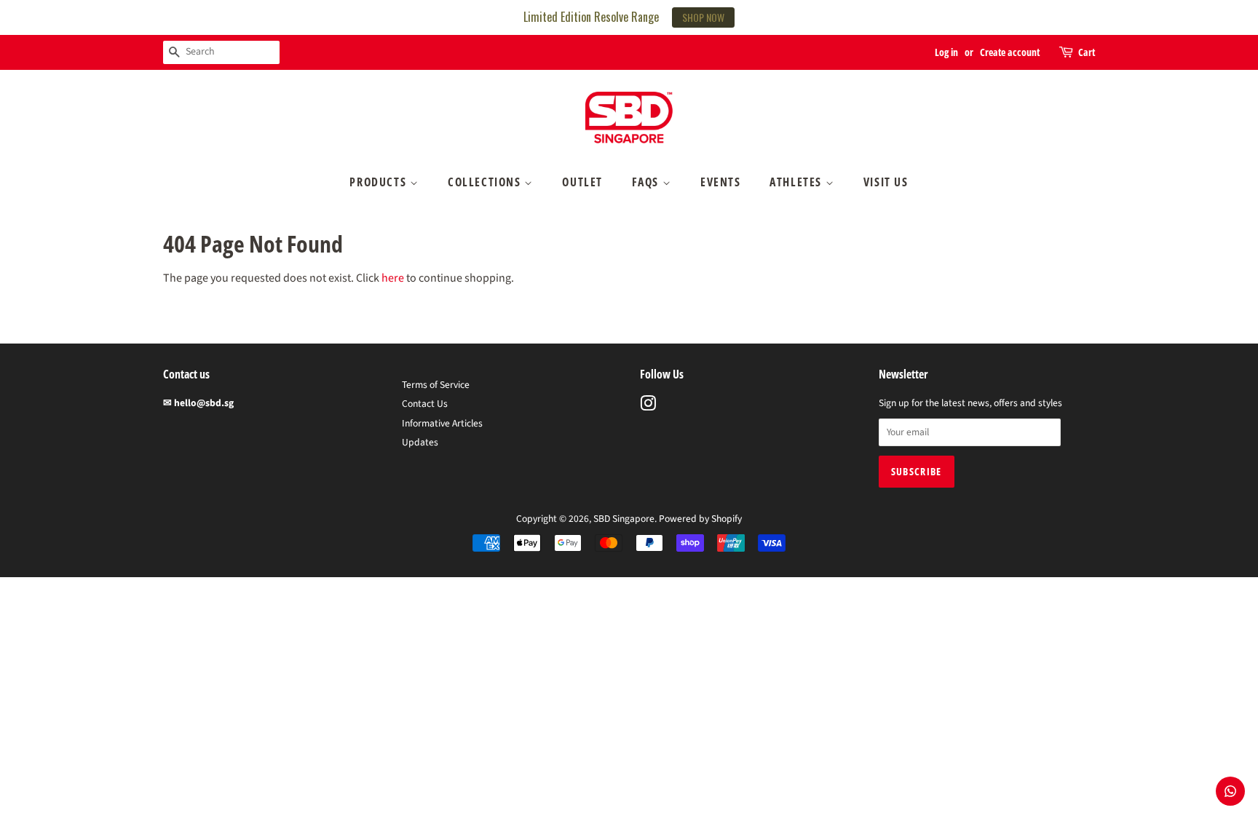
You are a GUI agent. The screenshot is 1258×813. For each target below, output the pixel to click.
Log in (946, 52)
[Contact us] (1230, 791)
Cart (1086, 52)
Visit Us (886, 182)
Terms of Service (436, 385)
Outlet (582, 182)
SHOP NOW (703, 17)
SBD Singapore (623, 519)
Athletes (797, 182)
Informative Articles (442, 423)
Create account (1010, 52)
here (392, 278)
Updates (420, 442)
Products (379, 182)
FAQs (647, 182)
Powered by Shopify (700, 519)
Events (720, 182)
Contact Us (425, 404)
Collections (486, 182)
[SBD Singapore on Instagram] (648, 406)
